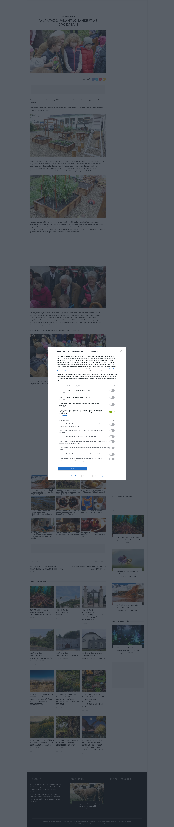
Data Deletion (75, 476)
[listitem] (87, 386)
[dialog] (87, 413)
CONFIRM (72, 468)
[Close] (122, 351)
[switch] (112, 390)
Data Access (87, 476)
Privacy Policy (98, 476)
